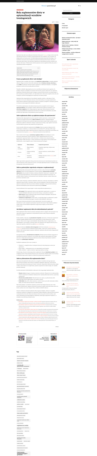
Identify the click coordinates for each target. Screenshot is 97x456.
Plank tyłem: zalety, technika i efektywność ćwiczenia (29, 318)
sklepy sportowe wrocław (20, 417)
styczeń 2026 (64, 116)
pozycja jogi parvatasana (21, 408)
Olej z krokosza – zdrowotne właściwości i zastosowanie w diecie (72, 276)
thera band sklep (20, 433)
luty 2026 (64, 114)
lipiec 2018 (64, 222)
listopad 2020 (64, 197)
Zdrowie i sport (20, 9)
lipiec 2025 (64, 129)
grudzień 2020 (65, 195)
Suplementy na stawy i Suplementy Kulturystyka (23, 428)
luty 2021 (64, 190)
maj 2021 (63, 184)
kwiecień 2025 (65, 135)
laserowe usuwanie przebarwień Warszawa (23, 391)
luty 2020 (64, 216)
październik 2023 (65, 148)
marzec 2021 (64, 188)
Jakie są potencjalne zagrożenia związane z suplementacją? (28, 72)
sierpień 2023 (64, 152)
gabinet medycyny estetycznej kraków (22, 377)
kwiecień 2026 (65, 110)
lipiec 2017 (64, 248)
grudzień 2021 (65, 169)
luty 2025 (64, 139)
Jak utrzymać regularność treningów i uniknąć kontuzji (30, 301)
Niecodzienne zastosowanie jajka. (73, 267)
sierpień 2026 (64, 101)
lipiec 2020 (64, 205)
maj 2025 (63, 133)
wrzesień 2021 (65, 175)
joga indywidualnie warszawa (23, 386)
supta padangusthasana (20, 431)
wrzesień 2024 (65, 141)
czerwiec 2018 (65, 224)
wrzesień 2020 (65, 201)
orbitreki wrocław (21, 399)
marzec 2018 (64, 231)
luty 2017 (64, 254)
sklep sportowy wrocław (21, 415)
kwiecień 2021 (65, 186)
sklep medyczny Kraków (22, 413)
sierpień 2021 (64, 178)
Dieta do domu (25, 368)
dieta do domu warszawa (21, 370)
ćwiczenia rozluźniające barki (21, 450)
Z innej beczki (65, 25)
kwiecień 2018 (65, 228)
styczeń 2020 (64, 218)
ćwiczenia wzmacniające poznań (22, 453)
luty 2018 (64, 233)
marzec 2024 (64, 146)
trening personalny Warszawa (21, 438)
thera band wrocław (20, 435)
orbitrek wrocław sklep (21, 402)
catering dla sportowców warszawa (23, 365)
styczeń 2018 (64, 235)
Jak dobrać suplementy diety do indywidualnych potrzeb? (28, 73)
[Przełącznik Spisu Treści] (38, 68)
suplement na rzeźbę (22, 425)
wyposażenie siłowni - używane (21, 445)
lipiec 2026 (64, 103)
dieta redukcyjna (20, 373)
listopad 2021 (64, 171)
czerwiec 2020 (65, 207)
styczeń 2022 (64, 167)
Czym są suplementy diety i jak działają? (25, 69)
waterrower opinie (27, 441)
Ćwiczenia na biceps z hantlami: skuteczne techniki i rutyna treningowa (33, 315)
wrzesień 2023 (65, 150)
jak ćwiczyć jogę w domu (21, 384)
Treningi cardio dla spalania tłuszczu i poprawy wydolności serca (72, 285)
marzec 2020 (64, 214)
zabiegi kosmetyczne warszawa (22, 447)
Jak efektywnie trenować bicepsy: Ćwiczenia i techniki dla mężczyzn (32, 312)
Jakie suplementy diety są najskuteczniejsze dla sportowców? (28, 71)
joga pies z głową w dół (21, 388)
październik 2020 (65, 199)
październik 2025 (65, 122)
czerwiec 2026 (65, 105)
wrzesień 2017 (65, 243)
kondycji (37, 224)
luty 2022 (64, 165)
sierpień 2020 (64, 203)
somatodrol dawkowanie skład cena (23, 420)
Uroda (63, 23)
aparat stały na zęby (20, 358)
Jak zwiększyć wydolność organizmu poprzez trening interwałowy (32, 304)
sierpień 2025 (64, 127)
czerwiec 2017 (65, 250)
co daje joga (19, 368)
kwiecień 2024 (65, 144)
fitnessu (45, 55)
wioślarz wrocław (20, 443)
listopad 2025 (64, 120)
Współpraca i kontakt (20, 1)
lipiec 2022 (64, 156)
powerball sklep (19, 406)
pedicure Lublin (20, 404)
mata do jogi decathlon (20, 394)
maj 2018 (63, 226)
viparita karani (19, 441)
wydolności (31, 131)
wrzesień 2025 (65, 124)
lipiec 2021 (64, 180)
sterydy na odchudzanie (20, 423)
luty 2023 (64, 154)
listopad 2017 (64, 239)
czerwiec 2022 (65, 158)
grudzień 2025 (65, 118)
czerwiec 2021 (65, 182)
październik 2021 (65, 173)
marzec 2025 (64, 137)
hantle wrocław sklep (20, 379)
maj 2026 (63, 107)
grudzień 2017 (65, 237)
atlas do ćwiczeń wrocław (22, 360)
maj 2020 (63, 209)
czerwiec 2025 (65, 131)
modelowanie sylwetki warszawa (22, 397)
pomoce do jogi (27, 404)
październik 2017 (65, 241)
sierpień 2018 (64, 220)
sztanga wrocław (27, 431)
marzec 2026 (64, 112)
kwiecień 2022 (65, 161)
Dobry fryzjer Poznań (21, 375)
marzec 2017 (64, 252)
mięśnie (51, 155)
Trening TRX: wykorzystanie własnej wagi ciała (28, 309)
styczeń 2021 (64, 192)
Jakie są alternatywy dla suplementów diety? (25, 75)
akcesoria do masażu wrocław (22, 356)
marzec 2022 (64, 163)
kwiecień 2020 (65, 211)
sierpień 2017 (64, 245)
